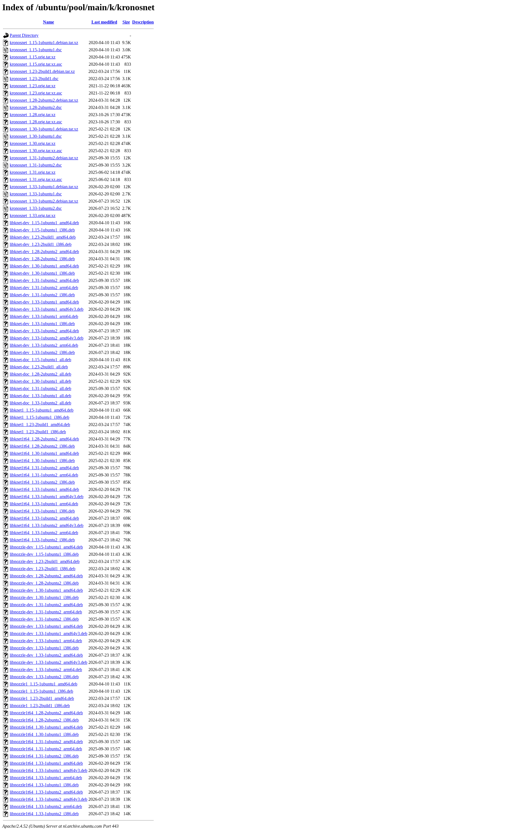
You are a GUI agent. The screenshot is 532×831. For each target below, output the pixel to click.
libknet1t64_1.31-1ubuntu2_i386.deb (42, 482)
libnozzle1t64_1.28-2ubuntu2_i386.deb (44, 720)
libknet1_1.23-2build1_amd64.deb (40, 424)
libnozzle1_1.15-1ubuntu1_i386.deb (41, 691)
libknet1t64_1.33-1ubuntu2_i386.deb (42, 539)
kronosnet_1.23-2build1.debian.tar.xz (42, 71)
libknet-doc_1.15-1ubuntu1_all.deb (40, 359)
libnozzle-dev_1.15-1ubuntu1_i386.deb (44, 554)
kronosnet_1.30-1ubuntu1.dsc (36, 136)
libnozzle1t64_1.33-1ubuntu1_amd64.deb (46, 763)
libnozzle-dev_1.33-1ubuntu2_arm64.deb (46, 669)
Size (126, 22)
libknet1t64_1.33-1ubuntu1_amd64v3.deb (46, 496)
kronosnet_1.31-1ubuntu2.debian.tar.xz (44, 158)
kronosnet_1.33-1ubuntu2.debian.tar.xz (44, 201)
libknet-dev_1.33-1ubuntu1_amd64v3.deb (46, 309)
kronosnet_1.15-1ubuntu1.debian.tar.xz (44, 42)
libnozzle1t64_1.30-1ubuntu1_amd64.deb (46, 727)
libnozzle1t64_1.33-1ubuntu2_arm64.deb (46, 806)
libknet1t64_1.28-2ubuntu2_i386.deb (42, 446)
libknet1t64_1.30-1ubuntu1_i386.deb (42, 460)
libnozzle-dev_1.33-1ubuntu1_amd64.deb (46, 626)
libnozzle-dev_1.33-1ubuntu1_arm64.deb (46, 640)
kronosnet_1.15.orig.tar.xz (32, 57)
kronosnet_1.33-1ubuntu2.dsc (36, 208)
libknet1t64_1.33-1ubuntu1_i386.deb (42, 511)
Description (143, 22)
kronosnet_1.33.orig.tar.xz (32, 215)
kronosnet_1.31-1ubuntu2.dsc (36, 165)
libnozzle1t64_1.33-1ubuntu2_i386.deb (44, 813)
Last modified (104, 22)
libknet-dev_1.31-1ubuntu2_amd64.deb (44, 280)
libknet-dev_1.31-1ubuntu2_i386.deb (42, 294)
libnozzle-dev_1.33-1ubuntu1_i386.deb (44, 648)
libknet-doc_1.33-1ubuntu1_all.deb (40, 395)
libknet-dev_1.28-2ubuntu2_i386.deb (42, 258)
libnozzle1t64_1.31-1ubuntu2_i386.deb (44, 756)
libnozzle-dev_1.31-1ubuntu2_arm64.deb (46, 612)
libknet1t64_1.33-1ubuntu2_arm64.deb (44, 532)
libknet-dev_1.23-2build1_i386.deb (40, 244)
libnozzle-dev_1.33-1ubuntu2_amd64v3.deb (48, 662)
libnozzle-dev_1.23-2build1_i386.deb (42, 568)
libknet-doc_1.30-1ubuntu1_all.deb (40, 381)
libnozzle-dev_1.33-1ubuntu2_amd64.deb (46, 655)
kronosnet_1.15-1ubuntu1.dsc (36, 49)
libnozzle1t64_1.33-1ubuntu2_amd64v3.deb (48, 799)
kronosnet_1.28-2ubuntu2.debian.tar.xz (44, 100)
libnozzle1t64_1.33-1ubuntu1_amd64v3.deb (48, 770)
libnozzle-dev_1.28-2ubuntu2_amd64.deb (46, 575)
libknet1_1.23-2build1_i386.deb (38, 431)
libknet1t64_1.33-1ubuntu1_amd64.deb (44, 489)
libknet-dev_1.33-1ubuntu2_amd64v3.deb (46, 338)
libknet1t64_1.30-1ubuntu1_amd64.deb (44, 453)
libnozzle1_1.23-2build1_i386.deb (40, 705)
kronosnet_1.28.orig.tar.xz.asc (36, 121)
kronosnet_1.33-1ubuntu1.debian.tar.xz (44, 186)
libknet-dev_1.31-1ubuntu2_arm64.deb (44, 287)
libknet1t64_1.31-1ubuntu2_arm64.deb (44, 475)
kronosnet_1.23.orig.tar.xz (32, 85)
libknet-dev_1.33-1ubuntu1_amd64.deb (44, 302)
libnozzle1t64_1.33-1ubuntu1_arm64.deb (46, 777)
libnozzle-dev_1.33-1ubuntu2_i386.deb (44, 676)
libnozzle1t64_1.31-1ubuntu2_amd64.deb (46, 741)
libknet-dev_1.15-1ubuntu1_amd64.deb (44, 222)
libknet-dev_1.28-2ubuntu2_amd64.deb (44, 251)
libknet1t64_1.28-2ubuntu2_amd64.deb (44, 439)
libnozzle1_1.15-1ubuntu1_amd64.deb (43, 684)
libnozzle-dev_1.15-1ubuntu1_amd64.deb (46, 547)
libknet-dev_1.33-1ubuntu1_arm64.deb (44, 316)
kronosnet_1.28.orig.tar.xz (32, 114)
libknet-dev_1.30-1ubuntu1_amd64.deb (44, 266)
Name (48, 22)
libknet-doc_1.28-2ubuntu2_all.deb (40, 374)
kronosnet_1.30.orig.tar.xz (32, 143)
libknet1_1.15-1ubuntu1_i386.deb (39, 417)
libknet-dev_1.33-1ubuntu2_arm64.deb (44, 345)
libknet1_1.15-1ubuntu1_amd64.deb (41, 410)
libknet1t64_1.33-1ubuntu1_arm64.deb (44, 503)
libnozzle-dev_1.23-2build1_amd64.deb (45, 561)
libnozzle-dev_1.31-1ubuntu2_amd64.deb (46, 604)
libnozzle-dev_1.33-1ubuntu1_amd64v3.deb (48, 633)
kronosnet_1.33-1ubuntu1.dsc (36, 194)
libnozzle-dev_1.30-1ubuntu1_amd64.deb (46, 590)
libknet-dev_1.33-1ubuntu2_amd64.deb (44, 330)
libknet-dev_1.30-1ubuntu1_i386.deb (42, 273)
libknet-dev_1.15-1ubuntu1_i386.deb (42, 230)
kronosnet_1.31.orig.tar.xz (32, 172)
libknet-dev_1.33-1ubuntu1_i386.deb (42, 323)
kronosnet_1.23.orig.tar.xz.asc (36, 93)
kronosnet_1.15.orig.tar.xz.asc (36, 64)
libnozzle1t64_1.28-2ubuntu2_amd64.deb (46, 712)
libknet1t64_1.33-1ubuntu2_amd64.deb (44, 518)
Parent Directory (24, 35)
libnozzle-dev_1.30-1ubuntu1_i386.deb (44, 597)
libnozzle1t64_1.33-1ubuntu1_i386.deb (44, 784)
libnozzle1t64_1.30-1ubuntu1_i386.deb (44, 734)
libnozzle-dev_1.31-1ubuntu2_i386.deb (44, 619)
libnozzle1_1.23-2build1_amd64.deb (42, 698)
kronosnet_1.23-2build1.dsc (34, 78)
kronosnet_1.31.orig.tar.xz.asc (36, 179)
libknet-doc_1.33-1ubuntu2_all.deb (40, 403)
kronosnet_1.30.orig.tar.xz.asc (36, 150)
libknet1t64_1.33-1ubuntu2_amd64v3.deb (46, 525)
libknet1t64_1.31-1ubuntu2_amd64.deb (44, 467)
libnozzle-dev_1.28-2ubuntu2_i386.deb (44, 583)
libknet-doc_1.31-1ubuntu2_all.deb (40, 388)
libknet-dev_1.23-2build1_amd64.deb (43, 237)
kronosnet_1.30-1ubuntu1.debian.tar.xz (44, 129)
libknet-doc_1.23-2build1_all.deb (39, 366)
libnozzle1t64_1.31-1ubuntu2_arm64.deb (46, 748)
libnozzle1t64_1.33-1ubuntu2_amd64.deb (46, 792)
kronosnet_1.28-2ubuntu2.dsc (36, 107)
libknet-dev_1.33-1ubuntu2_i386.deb (42, 352)
